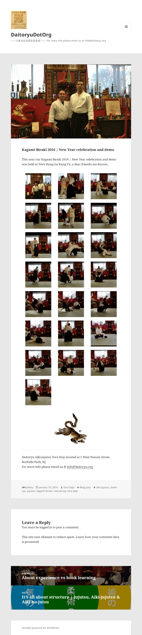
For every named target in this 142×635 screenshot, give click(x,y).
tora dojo (72, 491)
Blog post (85, 487)
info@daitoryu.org (80, 467)
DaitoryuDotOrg (31, 34)
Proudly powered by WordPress (40, 627)
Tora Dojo (68, 487)
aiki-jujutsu (102, 487)
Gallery (29, 487)
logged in (46, 527)
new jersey (60, 491)
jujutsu (31, 491)
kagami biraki (44, 491)
